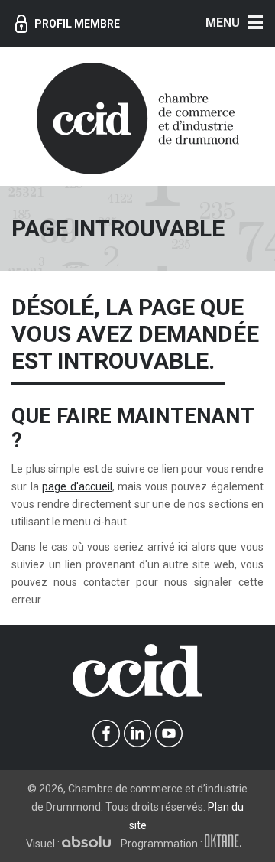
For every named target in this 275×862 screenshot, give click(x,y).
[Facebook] (106, 734)
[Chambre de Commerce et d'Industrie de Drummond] (138, 117)
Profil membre (77, 24)
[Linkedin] (138, 734)
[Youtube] (169, 734)
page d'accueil (77, 486)
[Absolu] (90, 844)
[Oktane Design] (227, 844)
